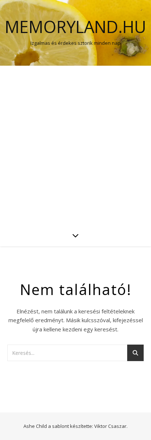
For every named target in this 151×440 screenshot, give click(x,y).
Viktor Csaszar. (111, 426)
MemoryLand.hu (75, 26)
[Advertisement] (75, 145)
